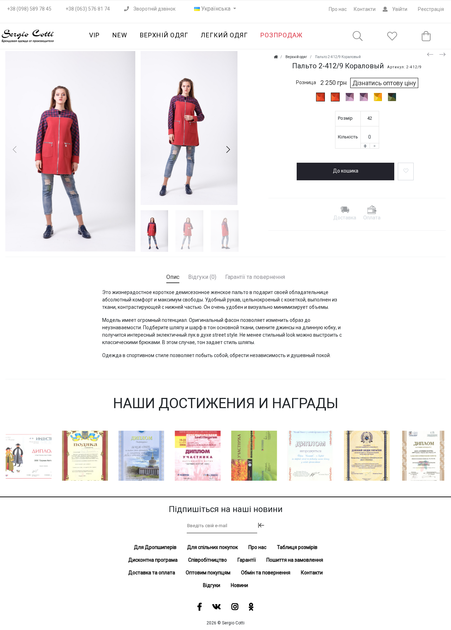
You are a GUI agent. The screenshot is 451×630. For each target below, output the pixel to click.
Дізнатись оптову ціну (384, 83)
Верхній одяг (164, 35)
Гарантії (246, 560)
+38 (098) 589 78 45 (29, 9)
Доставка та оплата (151, 572)
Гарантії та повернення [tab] (255, 277)
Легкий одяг (224, 35)
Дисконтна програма (153, 560)
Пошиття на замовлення (294, 560)
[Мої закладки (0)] (392, 36)
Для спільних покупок (212, 547)
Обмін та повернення (265, 572)
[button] (228, 150)
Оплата (372, 217)
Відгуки (211, 585)
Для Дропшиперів (155, 547)
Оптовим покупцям (208, 572)
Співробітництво (207, 560)
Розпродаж (281, 35)
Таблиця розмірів (297, 547)
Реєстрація (431, 9)
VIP (94, 35)
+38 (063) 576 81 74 (88, 9)
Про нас (338, 9)
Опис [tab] (172, 277)
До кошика (345, 171)
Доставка (344, 217)
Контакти (365, 9)
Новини (239, 585)
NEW (119, 35)
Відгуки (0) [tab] (202, 277)
